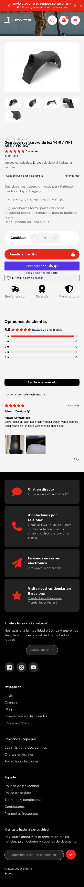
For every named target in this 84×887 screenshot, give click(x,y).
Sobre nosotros (16, 723)
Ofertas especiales (19, 754)
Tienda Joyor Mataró (42, 602)
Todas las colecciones (21, 761)
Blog (8, 709)
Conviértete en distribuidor (25, 716)
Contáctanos (14, 806)
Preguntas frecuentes (21, 813)
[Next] (75, 6)
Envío (37, 162)
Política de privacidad (21, 786)
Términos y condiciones (23, 799)
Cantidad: (18, 237)
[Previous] (9, 6)
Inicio (8, 695)
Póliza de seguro (17, 793)
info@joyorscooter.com (44, 567)
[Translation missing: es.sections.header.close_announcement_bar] (81, 6)
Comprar (11, 702)
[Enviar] (71, 855)
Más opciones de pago (42, 272)
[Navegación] (75, 20)
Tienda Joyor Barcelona (45, 598)
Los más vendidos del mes (25, 747)
